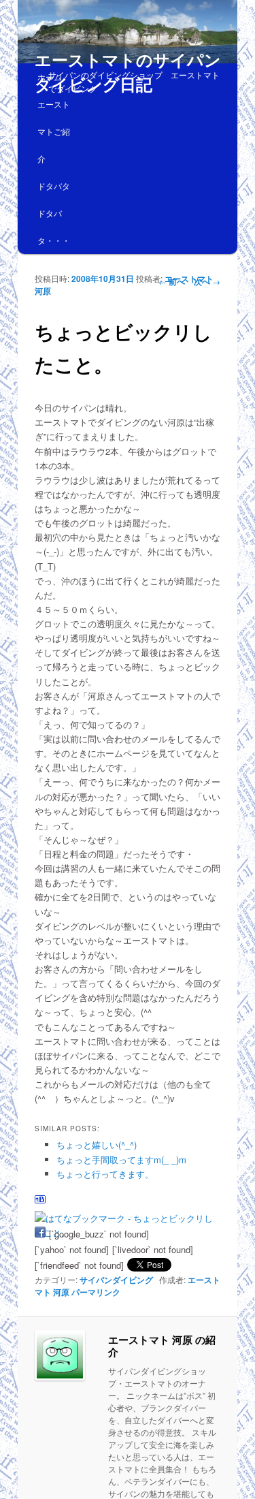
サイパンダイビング (116, 1280)
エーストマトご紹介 (53, 131)
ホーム (49, 76)
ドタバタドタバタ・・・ (53, 213)
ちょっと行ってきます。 (105, 1173)
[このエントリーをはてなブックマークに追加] (40, 1202)
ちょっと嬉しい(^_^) (96, 1144)
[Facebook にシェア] (40, 1233)
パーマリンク (95, 1292)
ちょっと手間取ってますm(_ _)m (121, 1159)
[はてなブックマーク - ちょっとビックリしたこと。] (126, 1218)
